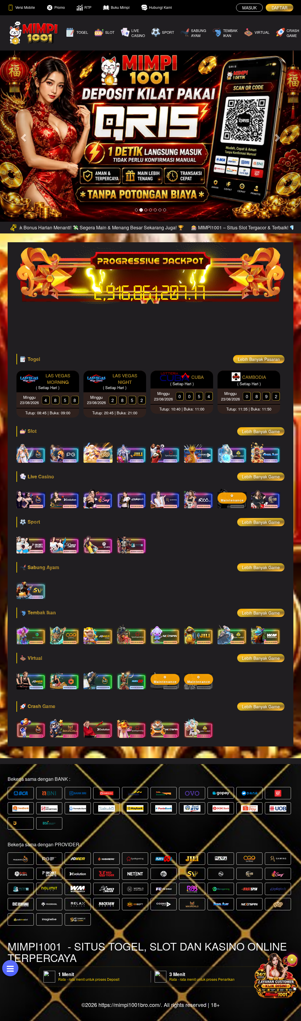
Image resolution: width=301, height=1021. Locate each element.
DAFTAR (279, 8)
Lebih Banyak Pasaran (259, 359)
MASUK (249, 8)
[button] (22, 136)
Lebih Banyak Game (261, 431)
